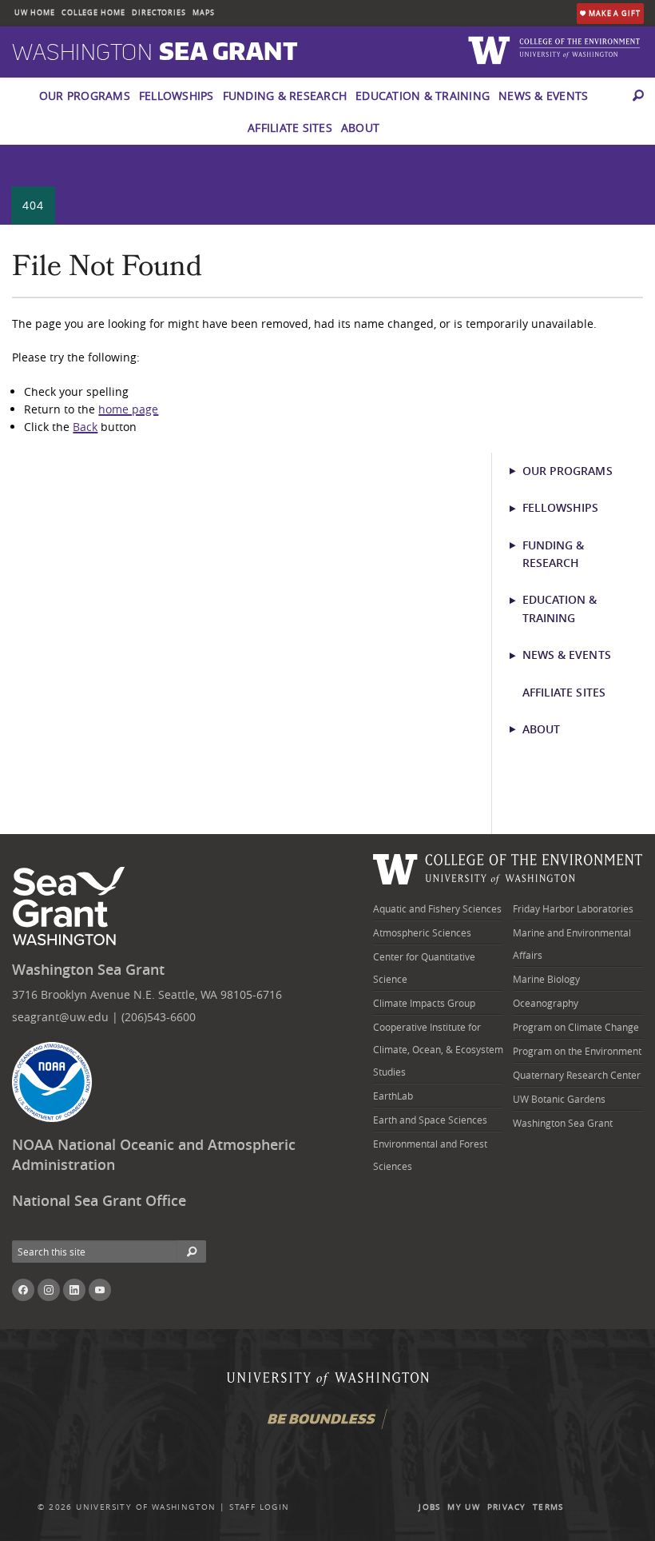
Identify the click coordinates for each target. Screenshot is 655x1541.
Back (85, 426)
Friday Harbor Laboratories (573, 908)
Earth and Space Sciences (430, 1119)
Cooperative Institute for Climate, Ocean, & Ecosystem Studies (438, 1049)
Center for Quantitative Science (424, 967)
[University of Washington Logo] (491, 49)
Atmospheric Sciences (422, 932)
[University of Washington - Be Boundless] (327, 1424)
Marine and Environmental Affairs (572, 943)
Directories (159, 13)
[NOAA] (52, 1082)
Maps (204, 13)
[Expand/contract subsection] (519, 471)
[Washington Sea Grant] (71, 907)
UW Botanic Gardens (559, 1098)
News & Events (543, 95)
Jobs (430, 1507)
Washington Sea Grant (88, 969)
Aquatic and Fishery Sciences (437, 908)
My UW (463, 1507)
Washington (155, 52)
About (360, 127)
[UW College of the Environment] (508, 867)
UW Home (34, 13)
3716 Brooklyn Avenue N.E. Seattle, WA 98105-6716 (147, 994)
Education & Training (422, 95)
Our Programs (84, 95)
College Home (93, 13)
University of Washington (146, 1507)
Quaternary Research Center (577, 1074)
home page (128, 409)
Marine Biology (546, 978)
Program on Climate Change (576, 1026)
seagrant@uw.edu (60, 1016)
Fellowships (176, 95)
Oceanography (545, 1002)
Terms (548, 1507)
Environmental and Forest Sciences (430, 1154)
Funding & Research (285, 95)
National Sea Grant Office (99, 1201)
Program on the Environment (577, 1050)
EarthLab (393, 1095)
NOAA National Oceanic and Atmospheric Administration (154, 1155)
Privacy (506, 1507)
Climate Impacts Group (424, 1002)
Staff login (259, 1507)
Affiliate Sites (290, 127)
